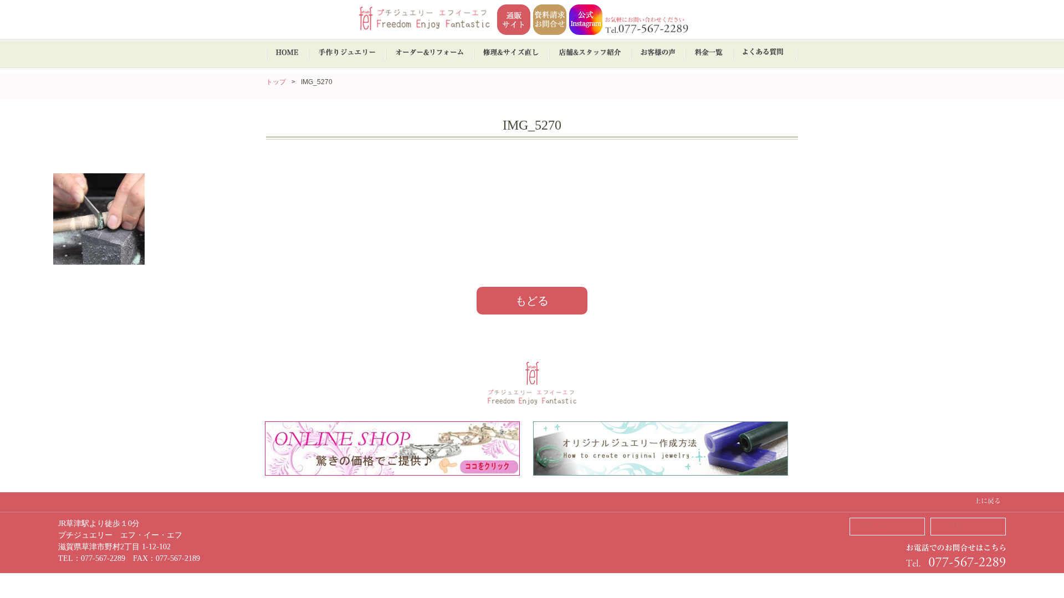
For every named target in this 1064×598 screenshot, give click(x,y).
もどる (532, 301)
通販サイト (968, 526)
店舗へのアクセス (887, 526)
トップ (276, 82)
